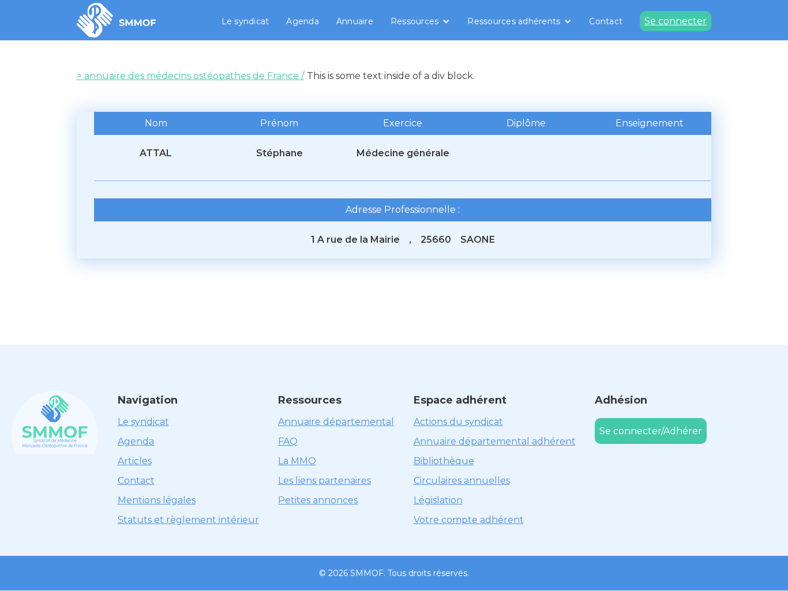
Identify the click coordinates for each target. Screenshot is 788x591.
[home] (116, 20)
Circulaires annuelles (462, 480)
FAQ (288, 441)
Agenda (302, 21)
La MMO (297, 461)
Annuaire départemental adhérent (495, 441)
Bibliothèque (444, 461)
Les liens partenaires (324, 480)
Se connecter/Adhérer (650, 431)
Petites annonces (318, 500)
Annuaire (354, 21)
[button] (420, 21)
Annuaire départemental (336, 421)
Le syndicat (245, 21)
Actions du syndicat (458, 421)
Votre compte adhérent (469, 519)
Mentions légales (157, 500)
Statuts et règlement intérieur (188, 519)
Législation (438, 500)
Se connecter (675, 21)
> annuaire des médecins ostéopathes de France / (190, 75)
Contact (605, 21)
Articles (135, 461)
